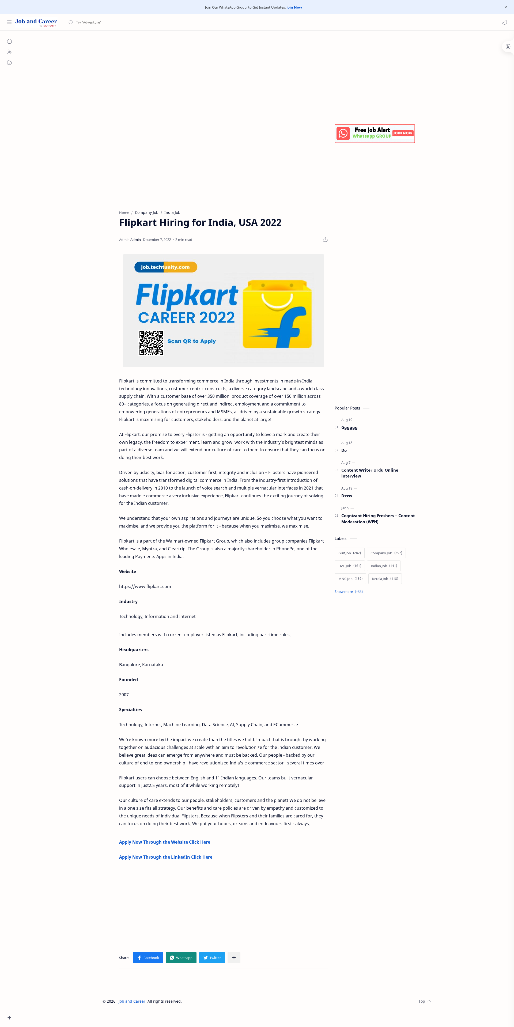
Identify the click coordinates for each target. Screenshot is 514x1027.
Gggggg (349, 427)
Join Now (294, 7)
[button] (505, 22)
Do (344, 450)
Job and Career (132, 1001)
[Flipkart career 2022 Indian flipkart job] (223, 310)
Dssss (346, 495)
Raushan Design (219, 1001)
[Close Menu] (505, 7)
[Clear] (152, 22)
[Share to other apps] (234, 957)
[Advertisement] (263, 76)
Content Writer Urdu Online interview (369, 473)
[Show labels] (350, 591)
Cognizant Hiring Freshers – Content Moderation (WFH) (378, 518)
